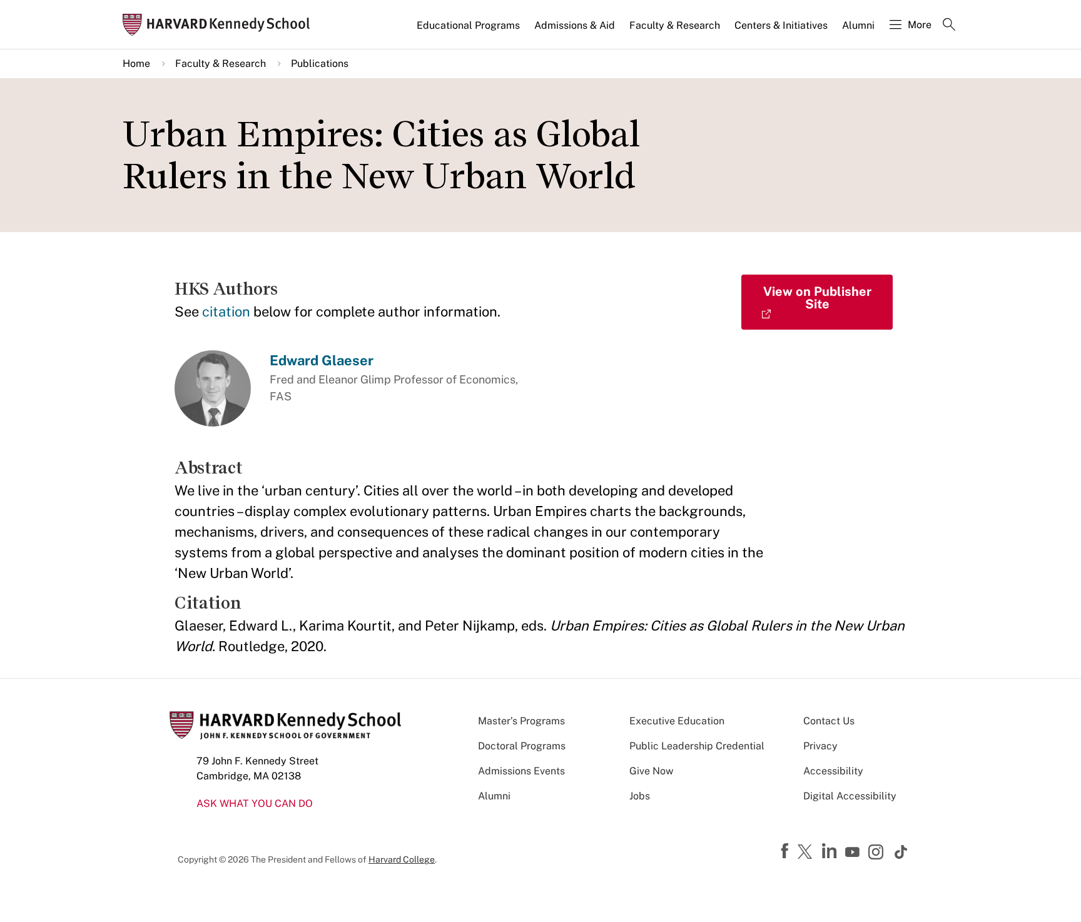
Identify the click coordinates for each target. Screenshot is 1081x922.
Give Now (651, 771)
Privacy (820, 746)
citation (226, 311)
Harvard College (401, 859)
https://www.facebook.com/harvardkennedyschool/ (786, 851)
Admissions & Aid (574, 25)
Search (949, 25)
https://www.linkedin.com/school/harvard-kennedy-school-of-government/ (830, 851)
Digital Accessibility (849, 796)
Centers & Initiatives (781, 25)
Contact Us (829, 721)
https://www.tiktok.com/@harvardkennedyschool (901, 852)
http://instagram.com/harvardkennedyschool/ (877, 853)
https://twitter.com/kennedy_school (807, 852)
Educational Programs (468, 25)
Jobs (639, 796)
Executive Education (676, 721)
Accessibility (833, 771)
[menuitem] (469, 30)
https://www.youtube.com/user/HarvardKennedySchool (854, 852)
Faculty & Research (674, 25)
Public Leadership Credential (696, 746)
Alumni (858, 25)
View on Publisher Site (817, 298)
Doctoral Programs (522, 746)
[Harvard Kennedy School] (220, 25)
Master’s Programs (521, 721)
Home (136, 63)
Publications (319, 63)
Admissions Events (521, 771)
